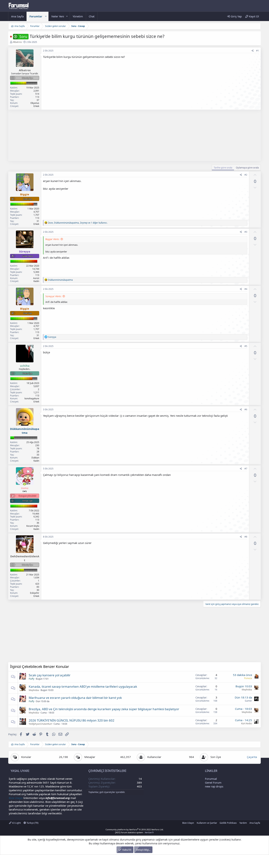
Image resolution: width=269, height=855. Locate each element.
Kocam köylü (32, 525)
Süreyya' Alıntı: (53, 296)
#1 (257, 50)
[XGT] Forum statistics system (134, 832)
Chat (91, 16)
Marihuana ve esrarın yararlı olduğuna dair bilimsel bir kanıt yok (75, 698)
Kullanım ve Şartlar (207, 822)
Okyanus (34, 103)
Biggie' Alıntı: (52, 239)
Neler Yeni (57, 16)
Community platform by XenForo (135, 829)
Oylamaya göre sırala (247, 167)
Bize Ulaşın (16, 798)
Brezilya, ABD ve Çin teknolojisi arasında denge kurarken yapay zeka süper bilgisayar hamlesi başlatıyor (104, 709)
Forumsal (211, 778)
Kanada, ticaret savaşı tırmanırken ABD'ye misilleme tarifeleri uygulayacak (83, 686)
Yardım (243, 822)
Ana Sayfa (17, 16)
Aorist (36, 278)
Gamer (248, 700)
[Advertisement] (118, 135)
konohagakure (32, 398)
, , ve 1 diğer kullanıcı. (77, 222)
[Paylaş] (252, 51)
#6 (245, 409)
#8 (245, 536)
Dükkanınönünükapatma (24, 430)
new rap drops (214, 786)
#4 (245, 289)
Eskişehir (34, 592)
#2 (245, 174)
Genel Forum (213, 782)
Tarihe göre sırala (223, 167)
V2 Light (16, 822)
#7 (245, 468)
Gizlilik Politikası (228, 822)
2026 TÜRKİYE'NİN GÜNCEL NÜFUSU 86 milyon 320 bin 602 (71, 720)
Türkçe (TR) (32, 822)
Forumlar (35, 16)
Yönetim (78, 16)
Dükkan (35, 457)
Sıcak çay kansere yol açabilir (49, 675)
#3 (245, 231)
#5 (245, 346)
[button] (45, 16)
